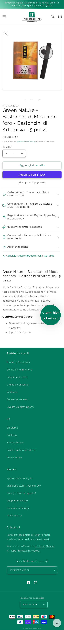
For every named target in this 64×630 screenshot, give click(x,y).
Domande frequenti (18, 399)
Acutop (35, 550)
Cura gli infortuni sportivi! (21, 493)
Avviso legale (14, 457)
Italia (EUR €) (30, 604)
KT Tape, (40, 546)
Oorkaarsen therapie (18, 508)
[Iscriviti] (53, 570)
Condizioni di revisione (19, 369)
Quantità (6, 147)
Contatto (12, 435)
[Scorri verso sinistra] (24, 99)
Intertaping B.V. (35, 628)
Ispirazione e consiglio (19, 478)
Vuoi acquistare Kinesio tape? (24, 485)
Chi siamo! (13, 427)
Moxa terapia (14, 515)
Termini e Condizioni (18, 362)
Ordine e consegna (18, 384)
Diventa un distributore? (20, 407)
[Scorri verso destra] (39, 99)
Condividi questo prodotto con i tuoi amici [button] (30, 255)
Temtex (23, 550)
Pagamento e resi (17, 377)
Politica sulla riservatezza (21, 450)
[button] (4, 16)
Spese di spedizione (26, 141)
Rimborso (12, 392)
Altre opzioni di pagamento (32, 182)
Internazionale (15, 442)
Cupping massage (17, 500)
